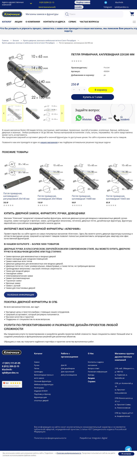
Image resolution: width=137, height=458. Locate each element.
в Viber (104, 118)
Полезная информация (20, 294)
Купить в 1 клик (92, 97)
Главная (5, 40)
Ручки (36, 365)
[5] (81, 61)
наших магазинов (49, 142)
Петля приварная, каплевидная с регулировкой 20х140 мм (16, 196)
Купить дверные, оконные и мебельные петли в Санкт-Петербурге (49, 40)
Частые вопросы (89, 21)
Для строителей (67, 371)
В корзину (101, 89)
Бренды (91, 375)
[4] (78, 61)
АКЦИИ (18, 21)
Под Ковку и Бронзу (42, 394)
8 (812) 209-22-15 (10, 366)
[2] (74, 61)
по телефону (125, 118)
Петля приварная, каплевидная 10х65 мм (118, 197)
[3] (76, 61)
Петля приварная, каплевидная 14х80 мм (84, 197)
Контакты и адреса (54, 21)
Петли (36, 368)
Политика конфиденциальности (50, 438)
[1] (72, 61)
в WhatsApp (87, 118)
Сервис (72, 21)
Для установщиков (69, 375)
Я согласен (126, 454)
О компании (33, 21)
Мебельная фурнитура (43, 384)
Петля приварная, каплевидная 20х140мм (50, 197)
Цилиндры (38, 371)
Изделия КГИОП (40, 391)
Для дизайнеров (68, 368)
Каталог (6, 21)
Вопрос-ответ (93, 368)
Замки (36, 362)
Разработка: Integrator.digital (93, 438)
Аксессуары (39, 387)
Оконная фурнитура (42, 381)
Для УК (64, 365)
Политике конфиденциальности (69, 453)
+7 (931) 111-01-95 (11, 363)
